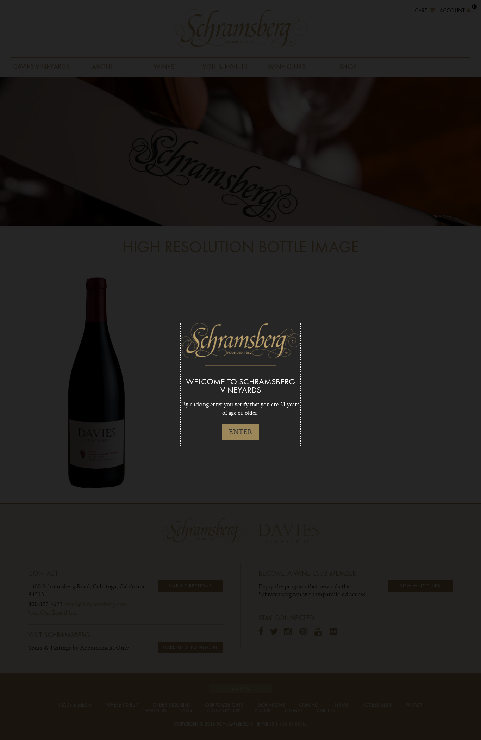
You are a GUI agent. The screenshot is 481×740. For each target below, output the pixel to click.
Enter (240, 432)
